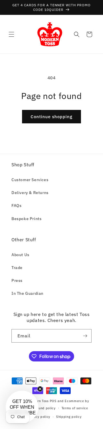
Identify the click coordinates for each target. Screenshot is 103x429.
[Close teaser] (40, 389)
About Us (20, 254)
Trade (17, 267)
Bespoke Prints (26, 218)
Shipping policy (69, 417)
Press (17, 280)
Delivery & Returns (30, 192)
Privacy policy (38, 417)
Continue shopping (51, 116)
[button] (11, 34)
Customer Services (29, 179)
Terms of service (75, 408)
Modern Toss (39, 401)
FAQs (16, 205)
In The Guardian (27, 293)
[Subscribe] (85, 336)
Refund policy (44, 408)
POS (53, 401)
